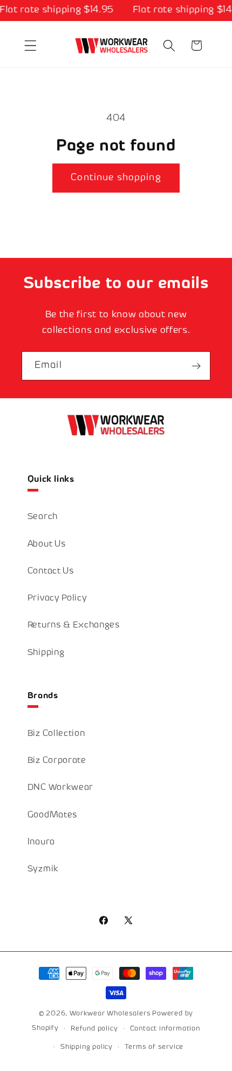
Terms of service (154, 1047)
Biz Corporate (57, 761)
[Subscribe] (196, 365)
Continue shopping (116, 178)
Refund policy (94, 1029)
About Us (47, 545)
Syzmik (43, 869)
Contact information (165, 1029)
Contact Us (51, 572)
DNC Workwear (60, 788)
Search (43, 517)
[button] (30, 45)
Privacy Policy (57, 599)
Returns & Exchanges (74, 626)
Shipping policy (86, 1047)
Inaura (41, 842)
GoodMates (53, 815)
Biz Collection (56, 734)
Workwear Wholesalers (110, 1014)
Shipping (46, 653)
